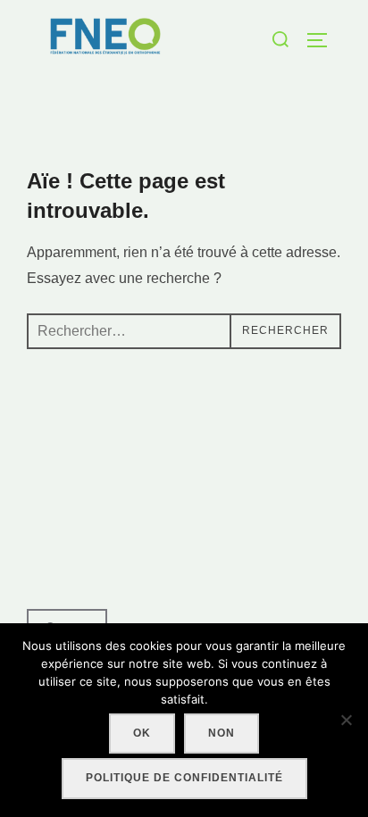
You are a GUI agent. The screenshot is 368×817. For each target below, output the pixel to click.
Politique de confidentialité (184, 777)
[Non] (346, 720)
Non (221, 733)
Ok (142, 733)
